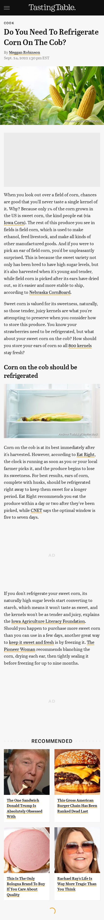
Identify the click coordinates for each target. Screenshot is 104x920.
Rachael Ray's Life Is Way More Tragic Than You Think (77, 884)
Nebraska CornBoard (49, 292)
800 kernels (80, 345)
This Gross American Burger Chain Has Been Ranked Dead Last (77, 806)
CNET (36, 510)
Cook (9, 22)
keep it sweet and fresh (31, 642)
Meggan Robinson (24, 52)
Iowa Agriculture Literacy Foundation (48, 621)
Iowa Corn (14, 222)
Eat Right (86, 454)
